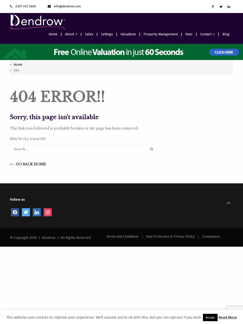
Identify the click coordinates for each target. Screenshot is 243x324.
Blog (225, 34)
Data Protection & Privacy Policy (170, 236)
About (70, 34)
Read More (228, 317)
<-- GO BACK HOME (28, 164)
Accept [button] (210, 317)
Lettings (107, 34)
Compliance (211, 236)
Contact (206, 34)
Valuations (128, 34)
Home (53, 34)
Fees (188, 34)
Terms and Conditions (122, 236)
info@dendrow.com (67, 6)
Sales (89, 34)
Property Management (161, 34)
